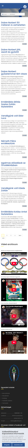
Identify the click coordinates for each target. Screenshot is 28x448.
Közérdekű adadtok (7, 400)
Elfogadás (7, 445)
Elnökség (4, 398)
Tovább (24, 44)
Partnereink (5, 403)
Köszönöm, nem (18, 445)
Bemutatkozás (6, 393)
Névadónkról (5, 395)
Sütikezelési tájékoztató (16, 441)
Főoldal (5, 14)
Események (12, 14)
